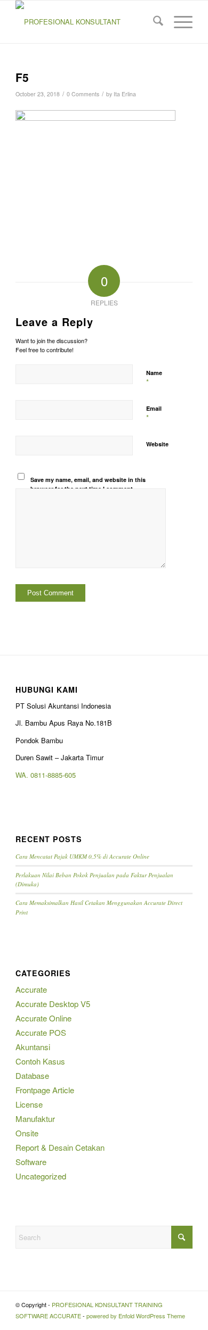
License (29, 1104)
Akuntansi (32, 1046)
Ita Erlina (125, 94)
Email (154, 413)
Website (157, 444)
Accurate (31, 989)
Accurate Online (43, 1018)
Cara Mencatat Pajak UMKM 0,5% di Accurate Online (82, 856)
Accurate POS (40, 1032)
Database (32, 1075)
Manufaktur (35, 1118)
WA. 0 (24, 775)
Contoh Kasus (40, 1061)
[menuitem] (152, 22)
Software (30, 1161)
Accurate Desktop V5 (52, 1003)
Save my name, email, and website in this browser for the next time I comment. (88, 484)
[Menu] (178, 22)
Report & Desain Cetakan (60, 1147)
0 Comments (83, 94)
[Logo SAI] (86, 22)
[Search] (152, 22)
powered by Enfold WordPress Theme (135, 1315)
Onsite (26, 1132)
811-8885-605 (55, 775)
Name (154, 378)
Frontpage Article (44, 1089)
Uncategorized (40, 1176)
